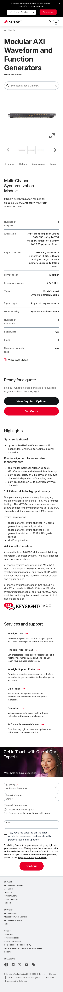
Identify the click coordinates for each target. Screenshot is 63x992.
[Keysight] (14, 22)
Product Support (11, 913)
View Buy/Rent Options (31, 401)
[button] (55, 86)
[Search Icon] (50, 21)
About (7, 931)
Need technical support (22, 809)
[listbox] (31, 150)
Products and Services (13, 885)
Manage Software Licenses (15, 917)
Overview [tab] (10, 164)
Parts (6, 924)
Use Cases (8, 889)
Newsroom (8, 934)
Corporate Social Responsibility (17, 945)
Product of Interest (15, 795)
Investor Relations (11, 938)
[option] (22, 150)
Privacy (42, 974)
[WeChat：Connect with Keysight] (33, 964)
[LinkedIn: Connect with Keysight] (13, 964)
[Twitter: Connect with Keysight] (20, 964)
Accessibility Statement (17, 981)
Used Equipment (11, 899)
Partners (7, 903)
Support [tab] (54, 164)
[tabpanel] (31, 521)
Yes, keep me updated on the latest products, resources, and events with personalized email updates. (29, 836)
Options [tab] (23, 164)
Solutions (8, 892)
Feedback (50, 977)
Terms (10, 977)
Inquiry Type (12, 785)
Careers (7, 952)
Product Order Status (13, 920)
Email (8, 822)
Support (8, 910)
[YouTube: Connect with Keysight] (26, 964)
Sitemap (52, 974)
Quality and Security (12, 941)
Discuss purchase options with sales (29, 813)
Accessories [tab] (38, 164)
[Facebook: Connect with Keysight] (6, 964)
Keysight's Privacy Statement (32, 857)
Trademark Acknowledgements (29, 977)
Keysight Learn (10, 896)
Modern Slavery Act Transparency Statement (23, 948)
